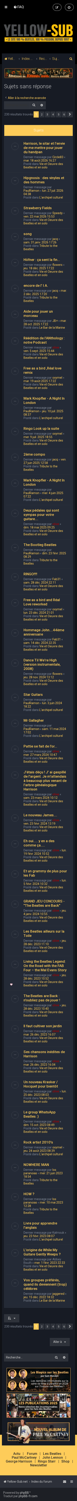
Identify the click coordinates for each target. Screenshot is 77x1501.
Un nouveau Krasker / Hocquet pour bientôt (41, 1084)
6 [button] (64, 114)
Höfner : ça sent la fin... (42, 260)
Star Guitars (33, 694)
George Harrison (19, 1461)
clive (55, 347)
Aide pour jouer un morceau (38, 313)
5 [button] (58, 114)
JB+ (55, 320)
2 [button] (42, 114)
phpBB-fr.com (28, 1496)
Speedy (57, 213)
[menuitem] (18, 7)
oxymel (57, 377)
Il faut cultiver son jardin (43, 1026)
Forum (32, 1454)
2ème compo (34, 454)
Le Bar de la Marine (52, 327)
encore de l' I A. (36, 285)
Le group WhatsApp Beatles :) (40, 1114)
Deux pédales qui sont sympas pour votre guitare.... (41, 514)
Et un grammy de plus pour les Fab (45, 873)
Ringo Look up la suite (41, 428)
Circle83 (57, 157)
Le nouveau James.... (40, 815)
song (28, 234)
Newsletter (38, 1465)
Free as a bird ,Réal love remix (42, 370)
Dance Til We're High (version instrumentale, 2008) (42, 664)
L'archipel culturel (51, 197)
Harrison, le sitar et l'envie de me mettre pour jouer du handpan (44, 147)
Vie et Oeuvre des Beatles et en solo (43, 165)
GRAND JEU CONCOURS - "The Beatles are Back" (44, 903)
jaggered (58, 1293)
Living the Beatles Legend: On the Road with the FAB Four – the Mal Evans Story (45, 965)
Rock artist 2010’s (38, 1142)
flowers (57, 264)
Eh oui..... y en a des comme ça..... (39, 843)
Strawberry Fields (38, 208)
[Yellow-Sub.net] (38, 32)
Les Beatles (52, 1454)
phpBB (24, 1492)
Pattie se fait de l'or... (40, 746)
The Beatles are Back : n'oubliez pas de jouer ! (42, 998)
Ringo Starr (47, 1461)
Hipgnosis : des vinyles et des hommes (44, 180)
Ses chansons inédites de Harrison (44, 1054)
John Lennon (52, 1458)
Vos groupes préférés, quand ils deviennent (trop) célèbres (45, 1284)
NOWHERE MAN (36, 1165)
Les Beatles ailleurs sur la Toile (44, 933)
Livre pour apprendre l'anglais (40, 1225)
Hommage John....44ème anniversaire (44, 632)
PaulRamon (31, 190)
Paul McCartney (24, 1458)
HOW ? (29, 1194)
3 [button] (47, 114)
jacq (55, 239)
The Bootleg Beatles (40, 545)
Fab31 (56, 579)
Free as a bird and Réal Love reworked (42, 602)
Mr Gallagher (34, 720)
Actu (16, 1454)
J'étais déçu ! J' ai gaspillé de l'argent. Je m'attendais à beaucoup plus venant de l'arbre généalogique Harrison (45, 780)
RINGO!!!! (30, 574)
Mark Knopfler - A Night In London (44, 400)
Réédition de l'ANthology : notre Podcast (44, 340)
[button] (70, 115)
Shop (65, 1461)
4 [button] (53, 114)
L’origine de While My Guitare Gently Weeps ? (42, 1252)
